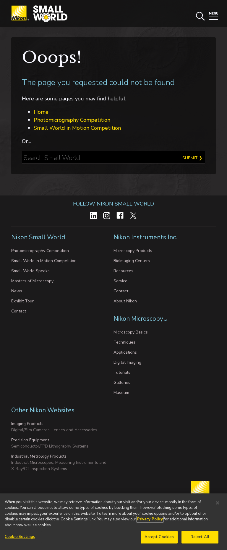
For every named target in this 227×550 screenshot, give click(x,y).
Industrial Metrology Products (39, 456)
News (16, 291)
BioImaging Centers (132, 261)
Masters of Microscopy (32, 281)
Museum (121, 392)
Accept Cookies (159, 537)
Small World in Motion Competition (77, 128)
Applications (125, 352)
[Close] (217, 502)
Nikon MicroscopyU (141, 319)
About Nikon (125, 301)
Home (41, 112)
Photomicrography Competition (72, 120)
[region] (113, 521)
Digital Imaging (127, 362)
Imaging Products (27, 423)
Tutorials (122, 372)
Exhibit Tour (22, 301)
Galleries (122, 382)
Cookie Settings (20, 536)
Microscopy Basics (131, 332)
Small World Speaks (30, 271)
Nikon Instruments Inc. (146, 237)
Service (120, 281)
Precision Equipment (30, 440)
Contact (18, 311)
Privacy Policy (150, 519)
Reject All (200, 537)
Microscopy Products (133, 251)
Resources (123, 271)
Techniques (124, 342)
